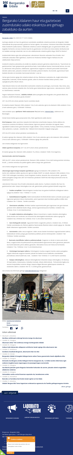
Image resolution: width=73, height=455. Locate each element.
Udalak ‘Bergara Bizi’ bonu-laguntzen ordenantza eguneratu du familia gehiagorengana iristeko (35, 383)
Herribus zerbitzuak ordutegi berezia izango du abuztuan (22, 338)
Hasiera (4, 17)
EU (53, 11)
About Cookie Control (9, 438)
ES (56, 11)
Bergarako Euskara (12, 418)
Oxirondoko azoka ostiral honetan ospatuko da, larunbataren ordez (25, 374)
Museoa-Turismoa (12, 325)
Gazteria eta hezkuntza (14, 321)
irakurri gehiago (10, 451)
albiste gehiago (66, 386)
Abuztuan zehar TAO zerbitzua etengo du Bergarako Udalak (23, 343)
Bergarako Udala (7, 38)
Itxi (33, 438)
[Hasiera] (24, 5)
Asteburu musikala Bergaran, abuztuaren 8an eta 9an (20, 352)
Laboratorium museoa (32, 417)
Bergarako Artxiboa (52, 418)
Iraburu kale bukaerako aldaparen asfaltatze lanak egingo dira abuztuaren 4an (29, 347)
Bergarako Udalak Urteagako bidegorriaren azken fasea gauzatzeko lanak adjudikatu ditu (33, 356)
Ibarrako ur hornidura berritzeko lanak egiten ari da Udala (22, 379)
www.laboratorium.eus (32, 271)
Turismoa (69, 418)
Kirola (8, 323)
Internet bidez (49, 111)
